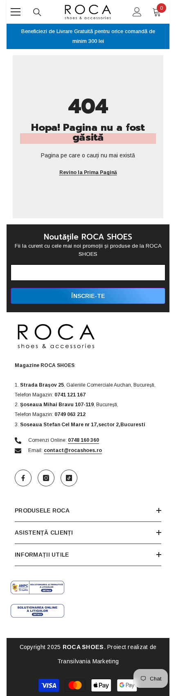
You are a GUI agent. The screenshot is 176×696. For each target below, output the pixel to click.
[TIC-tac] (69, 478)
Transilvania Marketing (88, 661)
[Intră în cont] (137, 11)
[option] (88, 36)
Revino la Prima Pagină (88, 172)
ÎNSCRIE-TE (88, 296)
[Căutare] (37, 12)
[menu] (15, 12)
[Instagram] (46, 478)
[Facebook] (23, 478)
